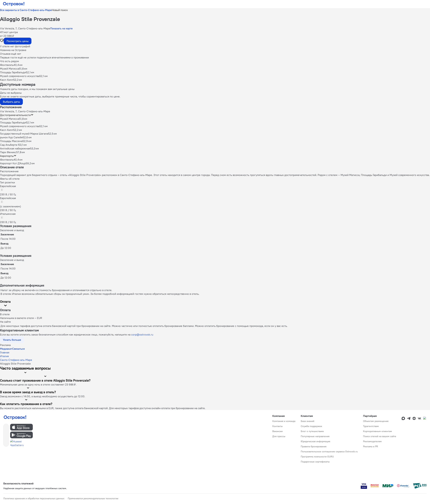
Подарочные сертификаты (315, 461)
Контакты (277, 426)
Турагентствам (371, 426)
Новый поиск (60, 10)
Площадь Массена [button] (11, 141)
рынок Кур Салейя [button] (11, 137)
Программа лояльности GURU (317, 456)
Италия (4, 356)
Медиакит (6, 348)
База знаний (307, 421)
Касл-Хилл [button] (6, 130)
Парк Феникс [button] (8, 152)
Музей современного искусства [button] (19, 126)
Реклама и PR (370, 446)
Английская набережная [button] (15, 148)
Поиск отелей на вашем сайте (379, 436)
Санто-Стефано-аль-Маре (16, 359)
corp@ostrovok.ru (142, 334)
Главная (4, 352)
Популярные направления (315, 436)
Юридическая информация (315, 441)
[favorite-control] (2, 41)
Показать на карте (61, 28)
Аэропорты (7, 156)
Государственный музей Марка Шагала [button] (24, 133)
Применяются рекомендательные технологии (93, 498)
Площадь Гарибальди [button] (13, 122)
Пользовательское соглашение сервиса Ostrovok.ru (329, 451)
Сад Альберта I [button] (9, 144)
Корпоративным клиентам (377, 431)
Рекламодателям (372, 441)
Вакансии (277, 431)
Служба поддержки (311, 426)
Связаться (18, 348)
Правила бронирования (313, 446)
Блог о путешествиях (312, 431)
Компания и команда (283, 421)
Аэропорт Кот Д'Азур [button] (13, 163)
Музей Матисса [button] (9, 118)
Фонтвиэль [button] (7, 159)
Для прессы (278, 436)
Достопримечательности (15, 115)
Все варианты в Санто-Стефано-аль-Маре (26, 10)
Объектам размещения (375, 421)
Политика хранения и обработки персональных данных (33, 498)
